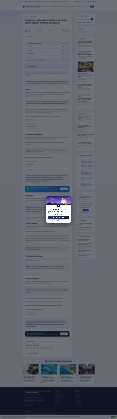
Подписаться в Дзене (59, 217)
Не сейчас (58, 220)
